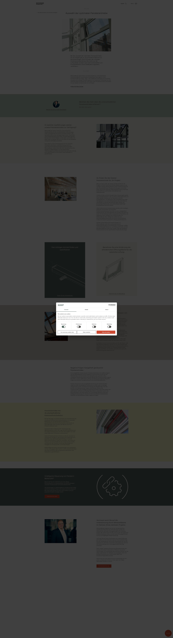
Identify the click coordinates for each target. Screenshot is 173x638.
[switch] (79, 327)
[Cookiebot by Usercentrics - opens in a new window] (109, 305)
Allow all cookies (106, 332)
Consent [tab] (66, 309)
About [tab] (106, 309)
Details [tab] (86, 309)
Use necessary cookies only (67, 332)
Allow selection (86, 332)
